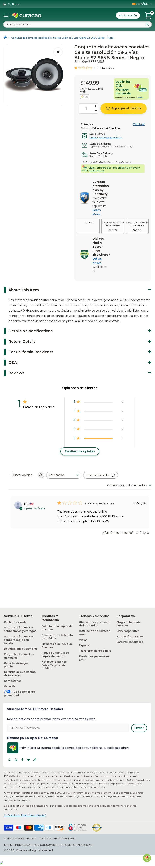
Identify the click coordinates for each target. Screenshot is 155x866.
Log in (140, 97)
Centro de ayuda (15, 622)
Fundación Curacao (129, 636)
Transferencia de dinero (95, 650)
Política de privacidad (57, 838)
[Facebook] (22, 759)
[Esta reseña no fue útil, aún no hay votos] (144, 532)
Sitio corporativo (127, 631)
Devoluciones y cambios (20, 648)
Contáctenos (12, 680)
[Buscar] (147, 24)
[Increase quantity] (95, 106)
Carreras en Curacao (130, 641)
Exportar (85, 645)
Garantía (10, 686)
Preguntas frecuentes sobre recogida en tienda (19, 640)
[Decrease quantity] (95, 110)
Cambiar (139, 124)
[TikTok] (34, 759)
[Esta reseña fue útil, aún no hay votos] (137, 532)
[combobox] (77, 24)
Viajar (83, 639)
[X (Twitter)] (28, 759)
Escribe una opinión (80, 451)
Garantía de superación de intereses (20, 673)
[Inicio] (5, 37)
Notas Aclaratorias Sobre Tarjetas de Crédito (54, 665)
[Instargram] (9, 759)
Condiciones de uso (20, 838)
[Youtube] (16, 759)
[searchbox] (23, 475)
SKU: (77, 62)
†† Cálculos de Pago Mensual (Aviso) (25, 815)
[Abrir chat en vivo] (147, 858)
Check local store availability (105, 137)
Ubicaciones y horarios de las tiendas (94, 624)
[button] (88, 226)
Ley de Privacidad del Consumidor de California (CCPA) (48, 844)
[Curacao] (27, 15)
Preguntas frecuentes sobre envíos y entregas (20, 629)
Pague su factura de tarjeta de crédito (55, 654)
